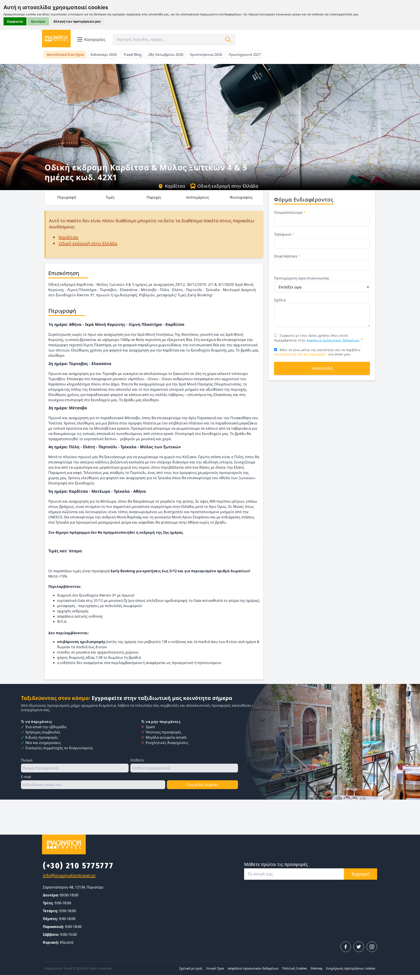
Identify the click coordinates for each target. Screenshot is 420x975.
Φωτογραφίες (241, 197)
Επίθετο (137, 760)
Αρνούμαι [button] (38, 21)
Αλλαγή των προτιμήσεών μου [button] (77, 21)
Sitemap (317, 968)
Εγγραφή (360, 874)
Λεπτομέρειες (197, 197)
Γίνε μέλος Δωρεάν (202, 784)
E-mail (26, 776)
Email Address (287, 256)
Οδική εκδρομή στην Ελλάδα (227, 186)
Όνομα (26, 760)
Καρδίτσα (175, 186)
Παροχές (154, 197)
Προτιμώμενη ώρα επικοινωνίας (301, 278)
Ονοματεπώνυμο (290, 212)
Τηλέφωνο (284, 234)
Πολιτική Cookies (294, 968)
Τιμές (110, 197)
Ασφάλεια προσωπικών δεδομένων (333, 340)
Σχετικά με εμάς (191, 968)
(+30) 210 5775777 (78, 866)
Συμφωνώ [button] (15, 21)
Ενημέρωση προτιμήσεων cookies (350, 968)
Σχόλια (280, 300)
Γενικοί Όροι (215, 968)
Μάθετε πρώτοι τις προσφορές (276, 864)
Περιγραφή (66, 197)
